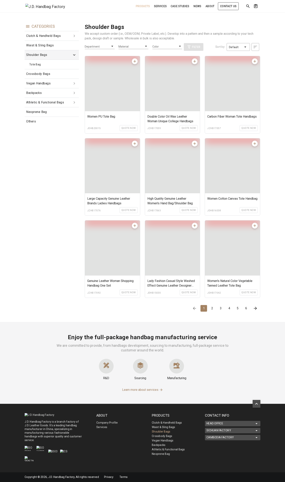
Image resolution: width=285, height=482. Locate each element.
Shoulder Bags (36, 55)
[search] (248, 6)
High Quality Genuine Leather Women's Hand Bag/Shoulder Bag (170, 201)
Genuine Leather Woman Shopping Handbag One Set (110, 283)
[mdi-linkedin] (243, 477)
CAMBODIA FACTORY (220, 437)
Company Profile (107, 422)
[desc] (255, 47)
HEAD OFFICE (214, 423)
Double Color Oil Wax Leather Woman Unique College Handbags (170, 119)
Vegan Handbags (38, 83)
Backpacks (34, 93)
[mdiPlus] (263, 14)
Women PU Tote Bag (101, 116)
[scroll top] (256, 404)
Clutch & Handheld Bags (43, 36)
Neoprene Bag (36, 112)
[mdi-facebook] (235, 477)
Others (31, 121)
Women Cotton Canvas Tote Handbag (232, 198)
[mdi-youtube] (251, 477)
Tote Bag (35, 64)
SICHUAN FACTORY (218, 430)
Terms (123, 477)
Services (101, 427)
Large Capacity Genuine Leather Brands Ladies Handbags (108, 201)
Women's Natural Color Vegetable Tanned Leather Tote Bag (229, 283)
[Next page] (255, 308)
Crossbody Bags (38, 74)
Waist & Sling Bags (40, 45)
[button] (52, 36)
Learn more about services (140, 390)
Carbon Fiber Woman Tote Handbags (232, 116)
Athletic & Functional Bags (45, 102)
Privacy (108, 477)
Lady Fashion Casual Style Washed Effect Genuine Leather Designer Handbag (171, 283)
